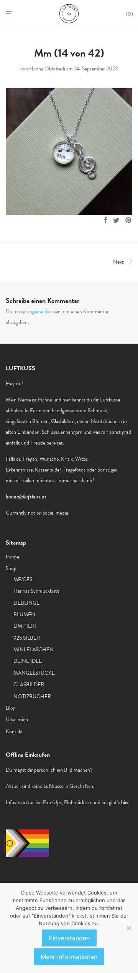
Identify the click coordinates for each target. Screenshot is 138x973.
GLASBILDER (28, 684)
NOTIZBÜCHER (32, 696)
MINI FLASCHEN (33, 649)
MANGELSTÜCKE (34, 673)
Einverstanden (69, 938)
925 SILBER (26, 638)
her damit (82, 480)
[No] (128, 928)
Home (12, 557)
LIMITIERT (25, 626)
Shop (11, 568)
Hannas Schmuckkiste (36, 591)
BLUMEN (24, 614)
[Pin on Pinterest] (128, 220)
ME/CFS (22, 579)
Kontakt (14, 731)
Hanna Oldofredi (47, 69)
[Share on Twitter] (116, 220)
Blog (10, 708)
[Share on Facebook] (105, 220)
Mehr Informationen (69, 957)
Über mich (17, 720)
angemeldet (39, 312)
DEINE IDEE (27, 661)
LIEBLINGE (26, 603)
